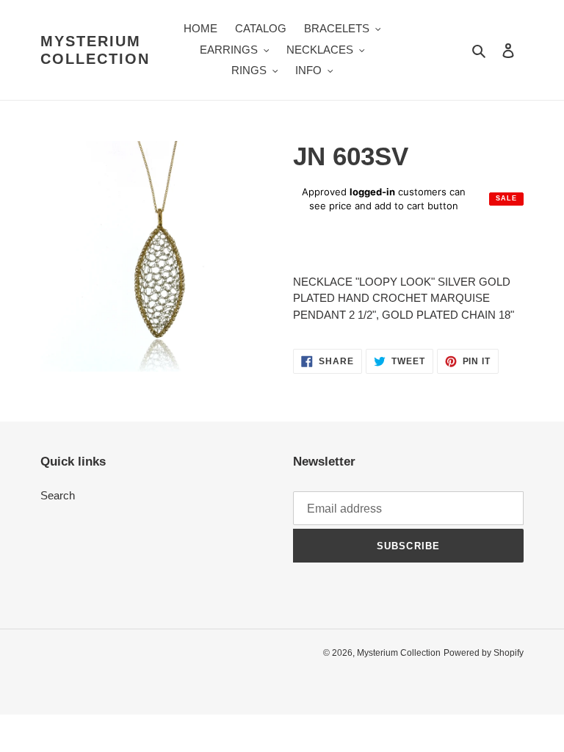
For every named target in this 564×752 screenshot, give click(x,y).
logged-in (372, 192)
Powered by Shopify (484, 653)
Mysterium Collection (95, 50)
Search (57, 495)
